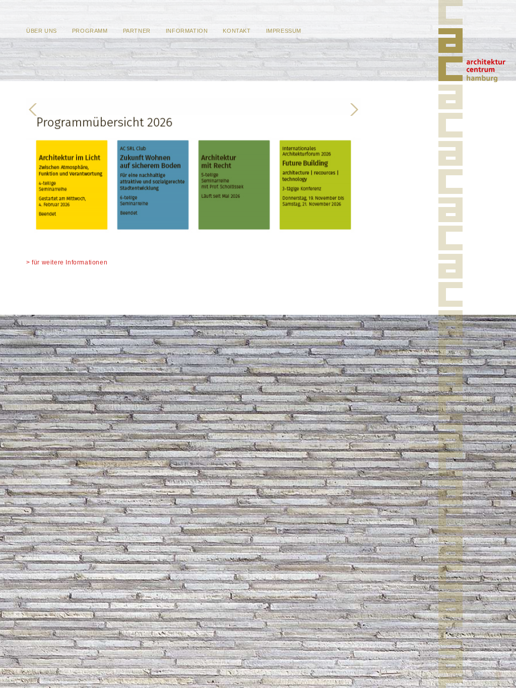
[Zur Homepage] (452, 56)
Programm (90, 31)
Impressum (283, 31)
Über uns (41, 31)
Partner (137, 31)
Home (486, 70)
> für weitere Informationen (66, 262)
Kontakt (236, 31)
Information (187, 31)
